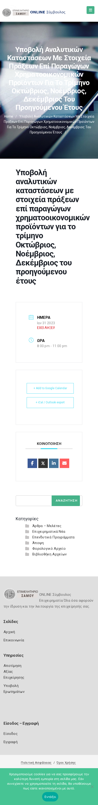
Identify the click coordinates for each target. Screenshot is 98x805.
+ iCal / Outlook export (50, 402)
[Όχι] (92, 789)
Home (8, 116)
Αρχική (9, 632)
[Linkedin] (54, 463)
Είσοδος (11, 734)
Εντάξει (50, 797)
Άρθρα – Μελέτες (47, 526)
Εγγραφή (11, 742)
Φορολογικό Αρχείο (49, 548)
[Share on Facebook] (32, 463)
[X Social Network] (43, 463)
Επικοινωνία (14, 640)
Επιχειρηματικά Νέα (48, 531)
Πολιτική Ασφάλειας (36, 762)
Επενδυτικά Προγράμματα (53, 537)
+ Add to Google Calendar (50, 388)
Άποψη (38, 543)
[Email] (64, 463)
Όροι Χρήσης (66, 762)
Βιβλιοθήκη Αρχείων (49, 554)
